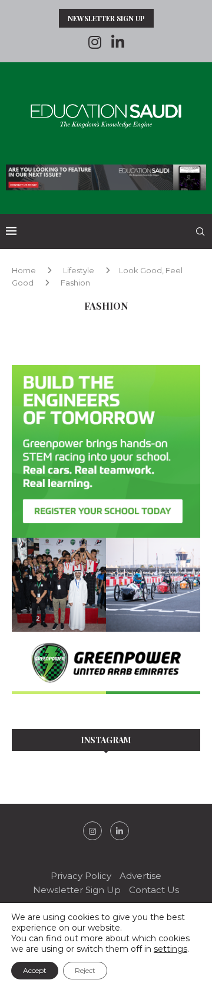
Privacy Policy (81, 875)
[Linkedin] (117, 42)
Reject (85, 970)
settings (170, 949)
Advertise (140, 875)
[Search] (200, 231)
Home (24, 270)
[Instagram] (94, 42)
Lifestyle (78, 270)
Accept (35, 970)
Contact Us (154, 889)
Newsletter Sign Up (106, 18)
